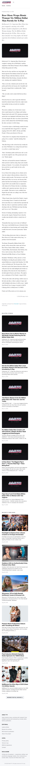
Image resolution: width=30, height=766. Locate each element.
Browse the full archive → (15, 697)
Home (3, 5)
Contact (4, 747)
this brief (16, 303)
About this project (6, 733)
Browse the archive (7, 729)
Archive (8, 5)
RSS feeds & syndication (8, 731)
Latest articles (5, 727)
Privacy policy (5, 740)
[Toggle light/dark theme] (13, 2)
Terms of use (5, 743)
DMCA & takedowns (7, 745)
